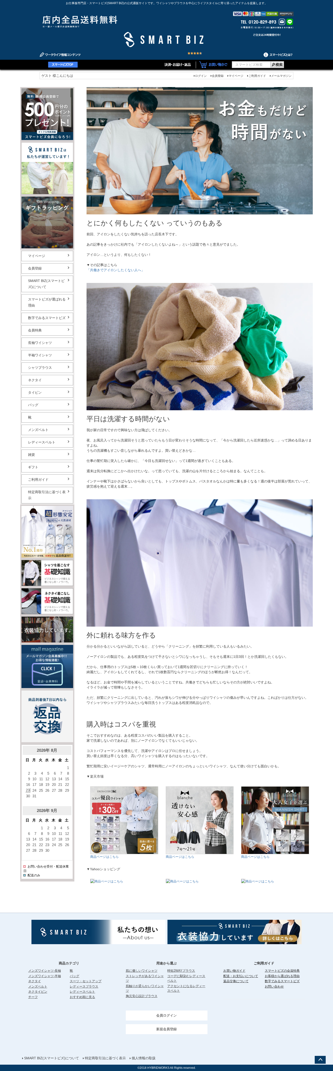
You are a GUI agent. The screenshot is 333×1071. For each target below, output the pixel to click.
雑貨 (31, 455)
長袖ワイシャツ (40, 343)
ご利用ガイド (257, 76)
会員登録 (218, 76)
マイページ (236, 76)
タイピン (35, 392)
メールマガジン (281, 76)
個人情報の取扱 (144, 1058)
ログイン (201, 76)
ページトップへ (320, 1060)
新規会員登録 (166, 1029)
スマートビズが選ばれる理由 (47, 302)
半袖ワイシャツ (40, 355)
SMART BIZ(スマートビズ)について (46, 284)
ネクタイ (35, 380)
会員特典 (35, 330)
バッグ (33, 405)
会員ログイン (166, 1015)
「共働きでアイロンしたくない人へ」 (116, 270)
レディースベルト (41, 442)
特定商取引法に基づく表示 (47, 495)
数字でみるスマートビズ (47, 318)
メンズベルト (38, 430)
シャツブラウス (40, 368)
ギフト (33, 467)
